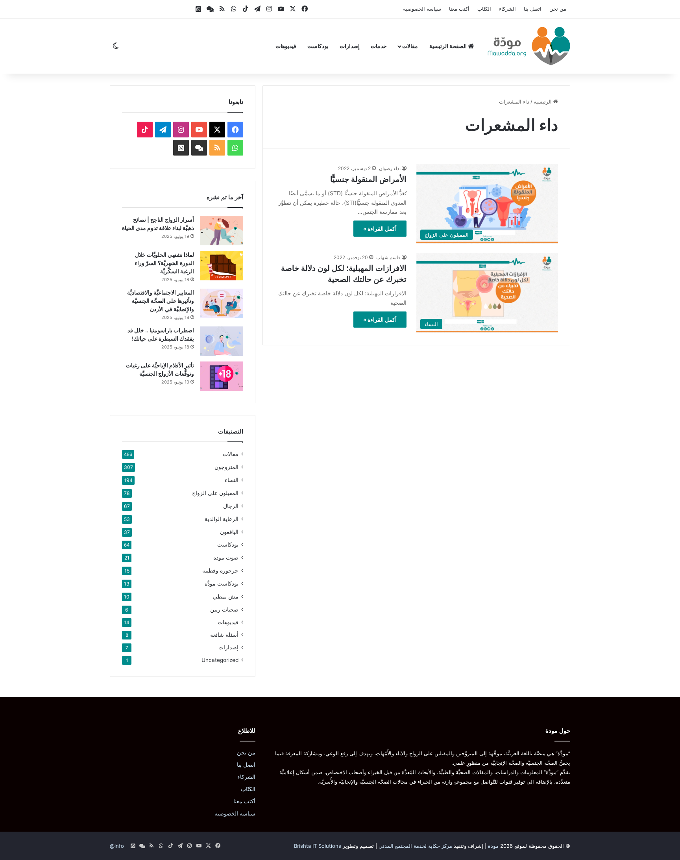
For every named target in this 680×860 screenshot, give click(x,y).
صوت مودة (225, 557)
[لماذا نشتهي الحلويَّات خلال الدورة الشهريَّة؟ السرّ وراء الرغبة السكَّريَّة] (221, 265)
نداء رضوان (390, 168)
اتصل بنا (532, 9)
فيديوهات (285, 46)
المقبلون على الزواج (215, 492)
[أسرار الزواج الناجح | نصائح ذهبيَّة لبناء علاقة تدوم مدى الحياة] (221, 230)
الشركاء (507, 9)
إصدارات (350, 46)
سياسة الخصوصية (422, 9)
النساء (231, 479)
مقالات (410, 46)
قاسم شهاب (388, 257)
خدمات (379, 46)
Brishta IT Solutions (317, 846)
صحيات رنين (224, 609)
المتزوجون (226, 466)
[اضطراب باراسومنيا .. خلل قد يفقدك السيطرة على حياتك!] (221, 341)
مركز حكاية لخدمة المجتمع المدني (415, 846)
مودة (493, 846)
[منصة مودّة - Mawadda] (529, 46)
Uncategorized (219, 660)
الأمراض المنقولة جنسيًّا (368, 179)
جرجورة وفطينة (220, 570)
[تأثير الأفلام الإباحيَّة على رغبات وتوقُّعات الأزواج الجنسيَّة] (221, 376)
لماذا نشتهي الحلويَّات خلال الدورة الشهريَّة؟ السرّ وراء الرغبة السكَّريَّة (164, 262)
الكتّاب (484, 9)
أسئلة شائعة (224, 635)
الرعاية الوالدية (221, 518)
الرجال (230, 505)
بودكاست (318, 46)
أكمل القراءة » (380, 228)
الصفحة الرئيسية (448, 46)
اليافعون (229, 531)
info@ (117, 846)
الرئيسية (543, 101)
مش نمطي (225, 596)
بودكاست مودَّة (221, 583)
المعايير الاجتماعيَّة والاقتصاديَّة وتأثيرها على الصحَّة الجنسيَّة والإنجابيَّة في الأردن (160, 300)
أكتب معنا (459, 9)
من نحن (557, 9)
